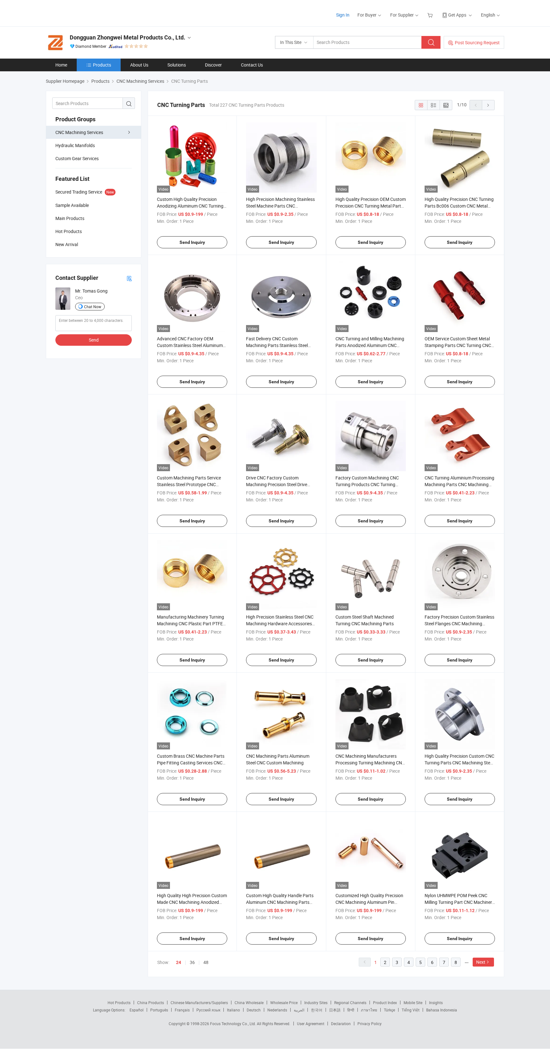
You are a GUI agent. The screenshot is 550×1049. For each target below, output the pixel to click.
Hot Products (119, 1002)
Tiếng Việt (411, 1009)
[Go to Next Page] (488, 105)
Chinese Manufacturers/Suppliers (199, 1002)
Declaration (341, 1023)
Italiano (233, 1009)
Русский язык (208, 1009)
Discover (213, 65)
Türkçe (389, 1009)
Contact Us (252, 65)
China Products (150, 1002)
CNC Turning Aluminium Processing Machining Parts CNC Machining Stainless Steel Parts (459, 484)
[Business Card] (129, 278)
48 (205, 962)
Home (61, 65)
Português (159, 1009)
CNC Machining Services (79, 132)
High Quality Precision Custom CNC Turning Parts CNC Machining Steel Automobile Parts (459, 762)
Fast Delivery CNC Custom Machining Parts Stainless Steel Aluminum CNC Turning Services (277, 345)
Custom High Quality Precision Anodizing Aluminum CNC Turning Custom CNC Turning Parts (190, 206)
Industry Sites (316, 1002)
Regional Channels (350, 1002)
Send (94, 340)
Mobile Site (413, 1002)
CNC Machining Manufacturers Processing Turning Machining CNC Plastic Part (370, 762)
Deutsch (254, 1009)
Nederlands (277, 1009)
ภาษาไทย (369, 1009)
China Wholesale (249, 1002)
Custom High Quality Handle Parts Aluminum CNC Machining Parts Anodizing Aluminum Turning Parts (280, 902)
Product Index (385, 1002)
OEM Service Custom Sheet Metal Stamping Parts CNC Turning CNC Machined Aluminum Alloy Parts (458, 345)
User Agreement (310, 1023)
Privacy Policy (369, 1023)
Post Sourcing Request (477, 42)
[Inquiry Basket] (430, 15)
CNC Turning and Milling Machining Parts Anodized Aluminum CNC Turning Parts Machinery (369, 345)
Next (480, 962)
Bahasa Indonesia (441, 1009)
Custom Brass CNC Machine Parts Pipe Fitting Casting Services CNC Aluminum (190, 762)
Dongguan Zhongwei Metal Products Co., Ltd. (127, 37)
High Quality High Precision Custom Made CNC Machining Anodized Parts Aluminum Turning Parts (192, 902)
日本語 (335, 1009)
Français (182, 1009)
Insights (436, 1002)
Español (137, 1009)
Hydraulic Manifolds (75, 145)
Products (102, 65)
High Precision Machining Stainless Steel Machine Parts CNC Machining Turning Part (280, 206)
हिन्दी (350, 1009)
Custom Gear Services (77, 158)
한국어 (316, 1009)
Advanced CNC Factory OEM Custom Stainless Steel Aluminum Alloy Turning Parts (190, 345)
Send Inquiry (192, 242)
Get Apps (457, 15)
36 (192, 962)
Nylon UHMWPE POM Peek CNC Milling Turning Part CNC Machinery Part (459, 902)
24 (178, 962)
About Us (139, 65)
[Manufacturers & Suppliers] (87, 12)
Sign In (342, 15)
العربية (299, 1009)
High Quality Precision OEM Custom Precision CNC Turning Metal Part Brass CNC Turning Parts (370, 206)
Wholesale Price (284, 1002)
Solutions (176, 65)
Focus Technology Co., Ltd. (233, 1023)
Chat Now (92, 306)
